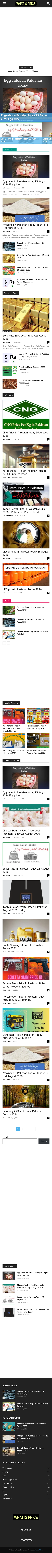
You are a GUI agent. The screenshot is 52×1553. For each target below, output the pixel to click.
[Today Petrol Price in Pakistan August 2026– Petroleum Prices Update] (26, 494)
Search (5, 1137)
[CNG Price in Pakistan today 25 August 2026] (26, 414)
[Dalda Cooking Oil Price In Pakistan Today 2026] (26, 930)
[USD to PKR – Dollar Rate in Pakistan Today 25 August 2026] (9, 282)
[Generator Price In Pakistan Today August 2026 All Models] (26, 1020)
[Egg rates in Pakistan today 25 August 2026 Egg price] (26, 99)
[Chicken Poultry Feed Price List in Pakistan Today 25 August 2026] (26, 815)
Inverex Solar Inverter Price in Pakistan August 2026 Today (25, 908)
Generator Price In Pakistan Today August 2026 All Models (22, 1036)
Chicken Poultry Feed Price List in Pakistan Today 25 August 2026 (22, 832)
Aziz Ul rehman (8, 515)
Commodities (7, 331)
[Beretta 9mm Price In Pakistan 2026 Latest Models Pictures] (14, 716)
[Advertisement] (26, 38)
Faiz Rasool (6, 188)
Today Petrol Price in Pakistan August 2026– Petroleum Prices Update (25, 510)
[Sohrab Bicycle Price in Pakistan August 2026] (9, 1451)
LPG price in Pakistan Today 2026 (22, 589)
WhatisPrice (38, 1550)
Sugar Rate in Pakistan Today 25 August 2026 (26, 71)
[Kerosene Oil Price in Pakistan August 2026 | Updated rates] (26, 456)
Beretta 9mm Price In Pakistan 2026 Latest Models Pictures (11, 728)
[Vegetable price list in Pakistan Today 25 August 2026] (9, 270)
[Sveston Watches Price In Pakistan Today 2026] (9, 1426)
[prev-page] (4, 643)
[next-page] (8, 643)
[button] (4, 3)
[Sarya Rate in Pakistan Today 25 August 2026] (9, 246)
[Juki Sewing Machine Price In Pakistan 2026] (14, 740)
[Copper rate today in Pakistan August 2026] (10, 384)
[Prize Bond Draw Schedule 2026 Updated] (10, 371)
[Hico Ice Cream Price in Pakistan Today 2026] (38, 716)
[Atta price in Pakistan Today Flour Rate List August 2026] (26, 210)
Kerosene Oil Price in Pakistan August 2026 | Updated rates (24, 472)
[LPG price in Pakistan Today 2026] (26, 574)
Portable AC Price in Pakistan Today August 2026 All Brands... (24, 998)
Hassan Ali (6, 477)
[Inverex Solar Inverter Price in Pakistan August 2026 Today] (26, 892)
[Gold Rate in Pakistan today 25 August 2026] (9, 258)
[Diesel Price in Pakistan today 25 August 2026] (26, 534)
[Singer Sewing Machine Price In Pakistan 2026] (38, 740)
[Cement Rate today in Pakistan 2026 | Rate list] (9, 634)
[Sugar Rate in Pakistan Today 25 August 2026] (21, 137)
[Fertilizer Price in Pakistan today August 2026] (9, 610)
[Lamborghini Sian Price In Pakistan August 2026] (26, 1096)
